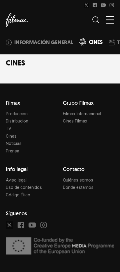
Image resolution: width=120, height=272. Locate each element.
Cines (11, 136)
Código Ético (18, 195)
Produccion (17, 113)
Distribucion (17, 121)
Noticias (14, 143)
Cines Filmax (75, 121)
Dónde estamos (78, 187)
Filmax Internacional (82, 113)
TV (8, 128)
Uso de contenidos (24, 187)
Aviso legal (16, 180)
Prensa (12, 151)
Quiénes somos (78, 180)
